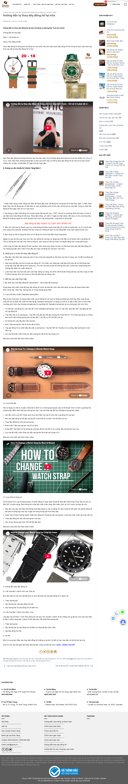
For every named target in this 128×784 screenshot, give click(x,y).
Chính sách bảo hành (52, 726)
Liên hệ (4, 726)
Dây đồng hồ (16, 4)
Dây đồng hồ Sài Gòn (15, 661)
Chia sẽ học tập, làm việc (12, 12)
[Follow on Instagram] (7, 749)
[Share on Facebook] (40, 651)
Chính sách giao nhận (52, 735)
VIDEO (54, 12)
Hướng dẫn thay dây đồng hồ (55, 745)
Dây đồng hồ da (79, 658)
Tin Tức (71, 4)
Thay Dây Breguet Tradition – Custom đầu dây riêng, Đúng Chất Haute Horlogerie (114, 216)
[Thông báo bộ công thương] (64, 771)
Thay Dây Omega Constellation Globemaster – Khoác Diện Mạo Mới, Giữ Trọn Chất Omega (114, 196)
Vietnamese (111, 1)
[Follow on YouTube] (10, 749)
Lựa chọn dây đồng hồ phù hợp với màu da (23, 666)
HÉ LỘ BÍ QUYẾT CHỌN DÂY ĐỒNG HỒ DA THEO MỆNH (78, 666)
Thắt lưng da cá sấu (28, 661)
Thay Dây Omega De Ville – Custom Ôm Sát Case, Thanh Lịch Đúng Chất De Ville (115, 164)
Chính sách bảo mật (52, 740)
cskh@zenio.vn (12, 745)
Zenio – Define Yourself (65, 645)
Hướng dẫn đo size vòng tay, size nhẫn (59, 749)
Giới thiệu (5, 722)
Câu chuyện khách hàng (108, 114)
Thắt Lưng (36, 4)
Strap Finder (100, 4)
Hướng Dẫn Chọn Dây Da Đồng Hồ (34, 12)
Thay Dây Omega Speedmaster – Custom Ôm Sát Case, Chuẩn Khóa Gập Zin (114, 185)
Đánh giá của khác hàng (11, 735)
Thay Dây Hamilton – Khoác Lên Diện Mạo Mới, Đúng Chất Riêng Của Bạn (115, 237)
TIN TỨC (49, 12)
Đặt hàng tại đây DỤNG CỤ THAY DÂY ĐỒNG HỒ (48, 223)
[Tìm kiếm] (110, 4)
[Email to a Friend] (48, 651)
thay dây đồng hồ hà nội (43, 661)
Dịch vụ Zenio (104, 121)
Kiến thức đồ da (105, 134)
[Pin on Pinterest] (51, 651)
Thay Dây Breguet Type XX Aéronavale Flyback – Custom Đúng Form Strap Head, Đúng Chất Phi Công (115, 227)
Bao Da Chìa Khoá (47, 4)
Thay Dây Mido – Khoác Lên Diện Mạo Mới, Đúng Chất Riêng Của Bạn (114, 206)
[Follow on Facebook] (3, 749)
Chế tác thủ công (61, 4)
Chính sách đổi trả (51, 731)
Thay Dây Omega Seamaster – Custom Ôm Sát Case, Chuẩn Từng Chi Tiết (114, 174)
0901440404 (13, 740)
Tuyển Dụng (103, 146)
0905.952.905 (25, 740)
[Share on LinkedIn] (55, 651)
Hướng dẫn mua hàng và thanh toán (58, 722)
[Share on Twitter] (44, 651)
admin (25, 21)
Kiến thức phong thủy (107, 138)
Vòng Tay (27, 4)
